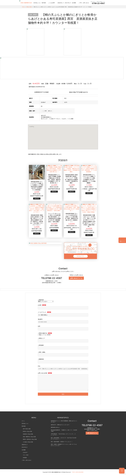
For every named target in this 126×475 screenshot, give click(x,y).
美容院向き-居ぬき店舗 (28, 434)
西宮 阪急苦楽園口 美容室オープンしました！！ (62, 441)
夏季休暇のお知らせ (55, 427)
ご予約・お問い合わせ (84, 2)
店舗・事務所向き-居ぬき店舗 (29, 436)
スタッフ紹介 (26, 455)
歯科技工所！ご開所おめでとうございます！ (60, 424)
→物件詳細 (36, 199)
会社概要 (74, 2)
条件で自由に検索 (26, 428)
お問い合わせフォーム (76, 278)
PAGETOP (122, 471)
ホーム (23, 420)
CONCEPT (25, 452)
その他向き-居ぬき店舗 (28, 442)
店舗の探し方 (61, 2)
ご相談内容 (41, 300)
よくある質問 (52, 2)
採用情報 (25, 457)
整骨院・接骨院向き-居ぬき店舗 (30, 439)
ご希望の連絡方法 (44, 333)
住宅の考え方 (68, 2)
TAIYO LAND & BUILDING (77, 472)
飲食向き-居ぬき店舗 (27, 431)
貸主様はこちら (37, 2)
